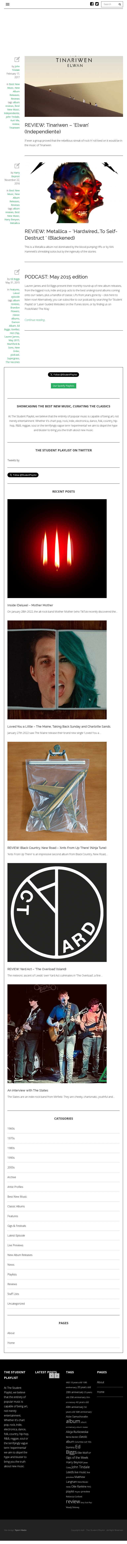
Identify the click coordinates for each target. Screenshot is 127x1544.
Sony (82, 1502)
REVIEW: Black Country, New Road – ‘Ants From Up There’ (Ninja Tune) (56, 848)
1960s (11, 1128)
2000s (11, 1167)
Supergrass (13, 358)
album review (82, 1427)
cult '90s (87, 1442)
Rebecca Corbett (74, 1496)
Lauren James (11, 336)
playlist (70, 1491)
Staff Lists (13, 1294)
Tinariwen (14, 127)
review (15, 124)
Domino (70, 1447)
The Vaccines (13, 362)
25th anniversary (78, 1397)
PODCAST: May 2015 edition (56, 277)
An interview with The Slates (27, 1090)
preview (85, 1491)
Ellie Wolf (82, 1453)
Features (14, 289)
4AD (68, 1382)
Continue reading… (35, 320)
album (73, 1421)
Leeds (70, 1472)
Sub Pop (88, 1502)
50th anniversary (84, 1411)
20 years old (84, 1387)
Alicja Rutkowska (77, 1432)
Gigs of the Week (77, 1457)
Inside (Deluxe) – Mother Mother (30, 605)
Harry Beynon (74, 1462)
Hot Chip (14, 333)
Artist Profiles (15, 1187)
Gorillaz (15, 329)
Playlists (12, 1274)
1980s (11, 1148)
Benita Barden (72, 1437)
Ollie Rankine (78, 1486)
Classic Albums (16, 1206)
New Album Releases (15, 91)
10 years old (76, 1382)
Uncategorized (16, 1303)
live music (80, 1472)
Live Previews (15, 1245)
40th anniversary (74, 1407)
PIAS (89, 1486)
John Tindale (12, 116)
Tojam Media (20, 1530)
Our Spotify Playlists (63, 385)
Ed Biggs (15, 278)
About (11, 1333)
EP (89, 1452)
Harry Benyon (11, 219)
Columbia (79, 1442)
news (68, 1486)
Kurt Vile (14, 120)
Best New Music (17, 1196)
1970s (11, 1138)
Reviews (15, 98)
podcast (15, 354)
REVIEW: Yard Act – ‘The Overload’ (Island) (36, 969)
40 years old (82, 1402)
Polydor (77, 1492)
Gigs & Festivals (16, 1226)
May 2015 (14, 340)
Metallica (15, 223)
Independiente (11, 113)
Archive (11, 1177)
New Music (83, 1481)
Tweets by (13, 460)
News (10, 1264)
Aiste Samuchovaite (77, 1416)
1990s (11, 1158)
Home (11, 1343)
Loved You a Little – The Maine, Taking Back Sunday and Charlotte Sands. (59, 726)
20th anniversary (74, 1392)
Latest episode (16, 1235)
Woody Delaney (72, 1507)
